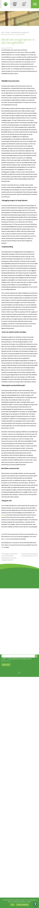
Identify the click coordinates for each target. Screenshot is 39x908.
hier (2, 547)
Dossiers (8, 32)
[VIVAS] (15, 5)
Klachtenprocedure (26, 659)
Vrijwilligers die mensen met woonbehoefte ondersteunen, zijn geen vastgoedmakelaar (9, 557)
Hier (6, 539)
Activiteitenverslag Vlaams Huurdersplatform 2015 (29, 555)
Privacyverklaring (13, 659)
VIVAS (2, 32)
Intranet (6, 665)
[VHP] (5, 5)
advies (3, 515)
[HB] (24, 5)
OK (12, 904)
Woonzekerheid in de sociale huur (19, 32)
